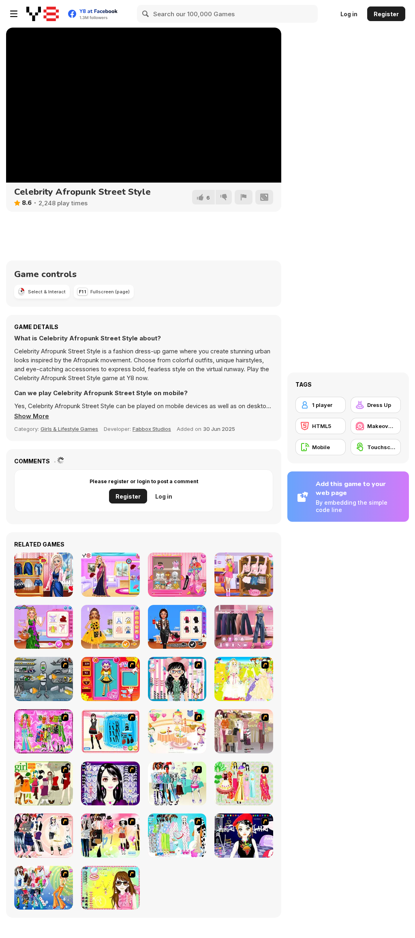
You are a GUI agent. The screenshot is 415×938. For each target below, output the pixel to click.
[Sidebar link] (14, 14)
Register (386, 14)
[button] (31, 416)
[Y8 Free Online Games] (42, 13)
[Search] (146, 14)
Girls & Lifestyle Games (69, 429)
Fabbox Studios (152, 429)
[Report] (243, 197)
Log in (348, 14)
